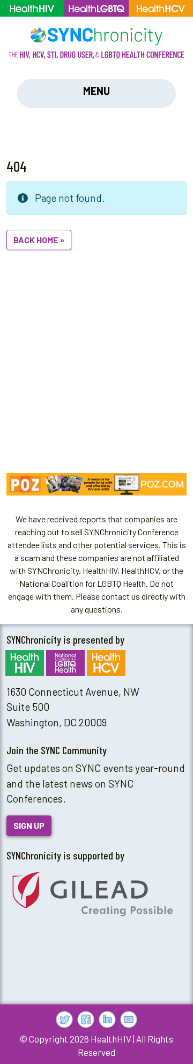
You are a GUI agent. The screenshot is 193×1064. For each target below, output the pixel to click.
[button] (96, 484)
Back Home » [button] (38, 240)
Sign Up (28, 825)
